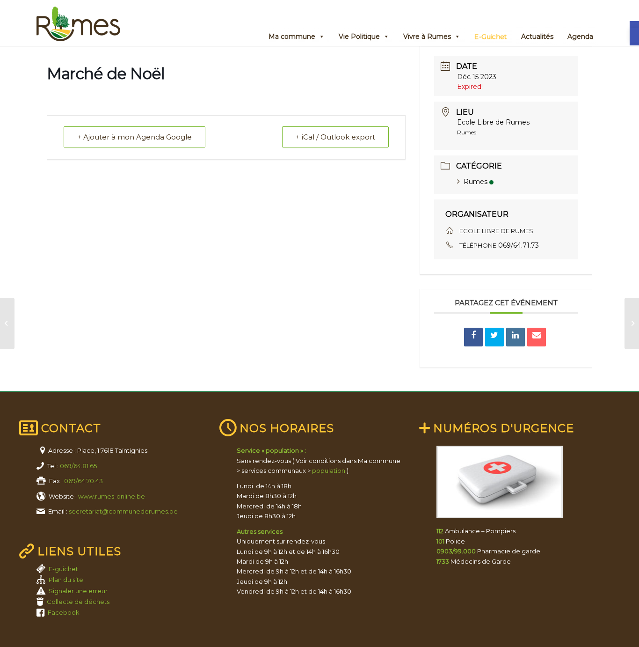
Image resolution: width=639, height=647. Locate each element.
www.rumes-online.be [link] (111, 496)
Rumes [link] (475, 181)
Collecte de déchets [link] (78, 601)
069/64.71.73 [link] (518, 245)
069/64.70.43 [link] (83, 481)
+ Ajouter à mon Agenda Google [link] (134, 136)
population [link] (328, 470)
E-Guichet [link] (490, 36)
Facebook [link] (64, 612)
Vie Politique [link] (359, 36)
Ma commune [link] (292, 36)
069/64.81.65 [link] (78, 466)
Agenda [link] (580, 36)
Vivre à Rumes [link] (427, 36)
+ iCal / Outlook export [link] (335, 136)
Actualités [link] (537, 36)
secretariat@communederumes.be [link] (123, 511)
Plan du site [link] (66, 579)
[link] (634, 35)
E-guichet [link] (63, 569)
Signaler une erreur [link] (78, 591)
